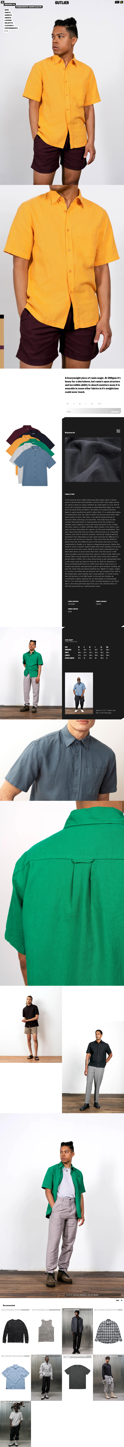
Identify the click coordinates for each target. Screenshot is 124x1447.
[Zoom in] (62, 92)
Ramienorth (70, 432)
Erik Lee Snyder (92, 1295)
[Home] (62, 2)
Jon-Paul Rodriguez (80, 1295)
